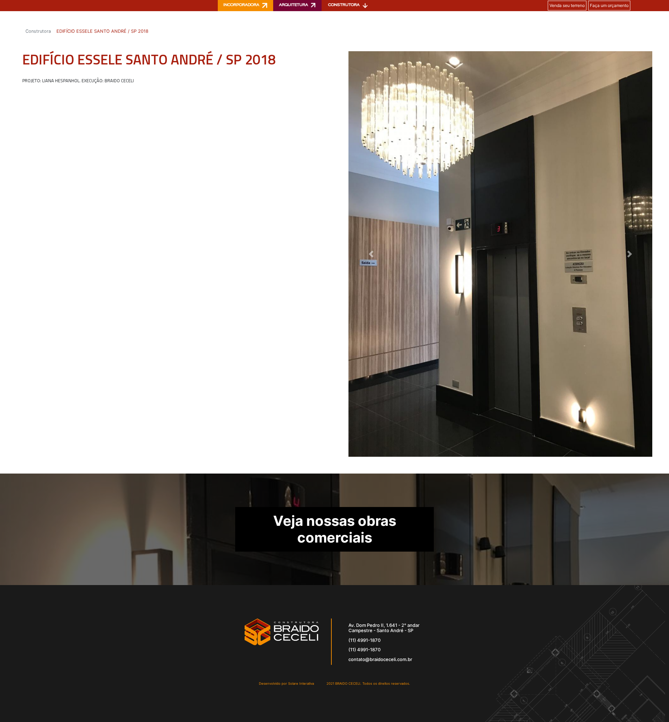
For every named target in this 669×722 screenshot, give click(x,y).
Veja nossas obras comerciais (334, 529)
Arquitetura (293, 5)
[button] (371, 253)
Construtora (344, 5)
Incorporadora (241, 5)
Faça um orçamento (609, 5)
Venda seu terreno (567, 5)
